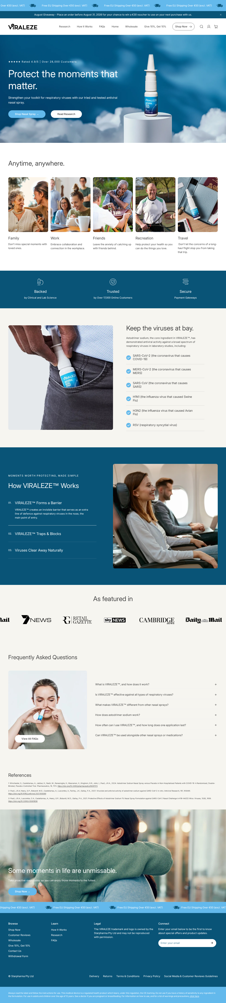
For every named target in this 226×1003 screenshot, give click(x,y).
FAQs (54, 940)
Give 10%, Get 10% (19, 945)
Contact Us (14, 950)
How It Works (59, 929)
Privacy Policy (151, 976)
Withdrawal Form (18, 956)
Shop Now (181, 26)
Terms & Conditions (127, 976)
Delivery (94, 976)
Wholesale (14, 940)
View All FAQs (30, 738)
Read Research (66, 114)
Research (56, 935)
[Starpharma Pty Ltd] (22, 26)
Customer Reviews (19, 935)
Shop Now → (22, 891)
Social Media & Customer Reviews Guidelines (191, 976)
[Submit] (212, 943)
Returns (107, 976)
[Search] (201, 26)
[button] (216, 26)
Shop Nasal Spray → (27, 114)
